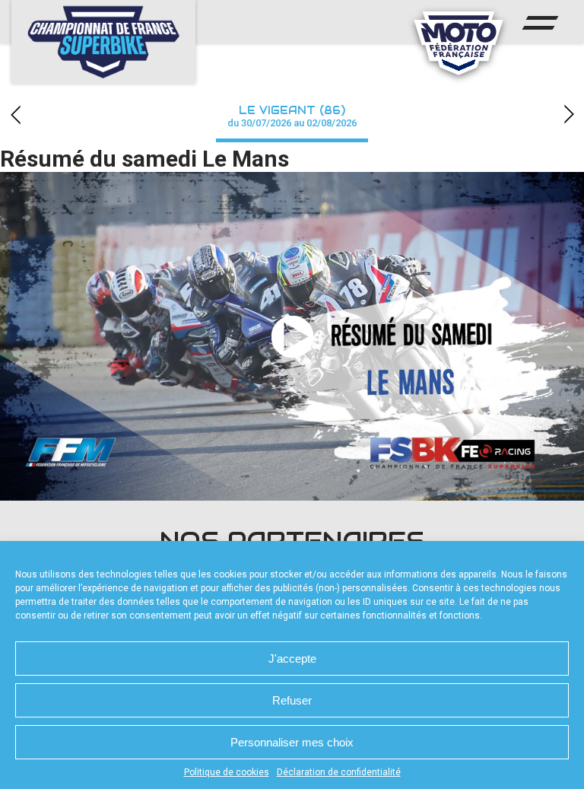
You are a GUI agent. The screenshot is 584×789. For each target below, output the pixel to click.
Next (569, 114)
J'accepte (292, 658)
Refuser (292, 700)
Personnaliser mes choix (292, 742)
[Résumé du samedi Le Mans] (292, 336)
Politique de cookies (226, 772)
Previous (15, 114)
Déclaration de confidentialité (339, 772)
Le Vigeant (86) (292, 116)
